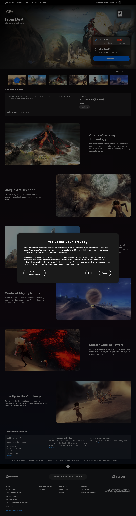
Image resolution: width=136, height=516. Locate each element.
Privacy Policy (66, 250)
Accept (105, 273)
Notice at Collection (82, 250)
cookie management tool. (60, 252)
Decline (91, 273)
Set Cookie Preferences (34, 273)
